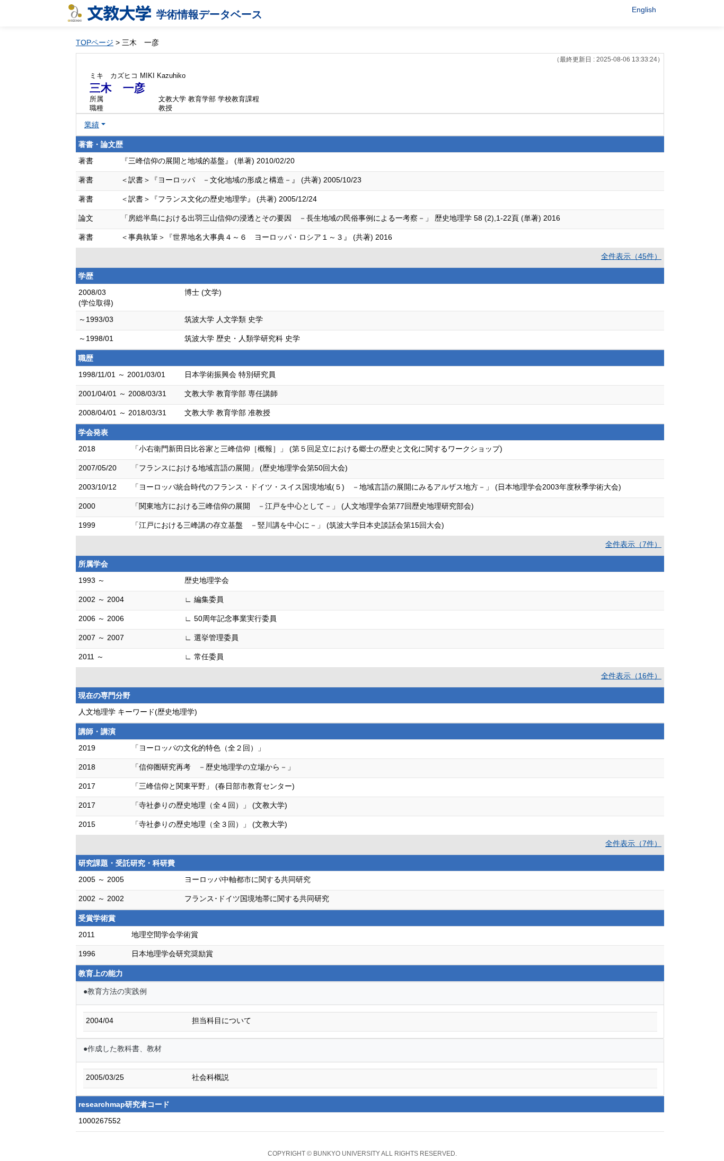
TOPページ (94, 42)
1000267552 (99, 1120)
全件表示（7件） (633, 544)
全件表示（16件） (631, 675)
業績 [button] (91, 124)
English (644, 9)
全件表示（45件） (631, 256)
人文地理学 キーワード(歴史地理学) (137, 712)
